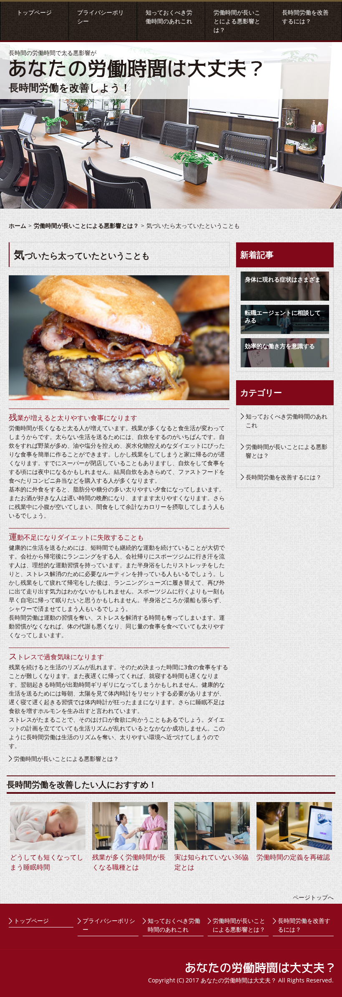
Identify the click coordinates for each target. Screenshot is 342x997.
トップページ (34, 12)
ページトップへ (313, 897)
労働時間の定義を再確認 (293, 857)
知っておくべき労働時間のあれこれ (286, 420)
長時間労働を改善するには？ (284, 477)
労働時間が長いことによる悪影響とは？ (237, 21)
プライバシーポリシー (109, 925)
